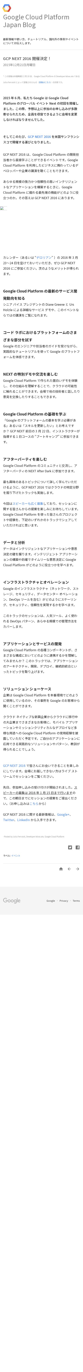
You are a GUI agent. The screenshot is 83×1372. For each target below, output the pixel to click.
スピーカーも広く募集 (27, 503)
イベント (15, 855)
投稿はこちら (45, 82)
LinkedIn (23, 819)
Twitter (8, 819)
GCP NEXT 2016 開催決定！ (27, 58)
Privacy (64, 900)
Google (51, 900)
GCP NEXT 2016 (39, 136)
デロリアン (44, 257)
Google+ (63, 814)
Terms (76, 900)
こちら (34, 803)
